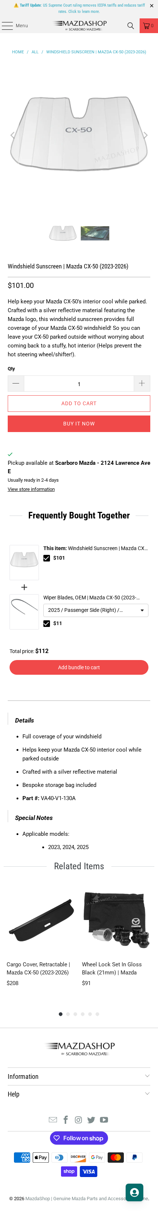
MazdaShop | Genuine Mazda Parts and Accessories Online (86, 1198)
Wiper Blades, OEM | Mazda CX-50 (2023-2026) (89, 598)
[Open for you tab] (134, 1192)
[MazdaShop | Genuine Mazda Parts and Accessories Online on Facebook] (65, 1120)
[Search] (131, 25)
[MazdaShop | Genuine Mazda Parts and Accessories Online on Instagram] (78, 1120)
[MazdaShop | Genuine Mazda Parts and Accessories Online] (79, 25)
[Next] (145, 135)
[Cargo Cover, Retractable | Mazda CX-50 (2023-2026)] (41, 920)
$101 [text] (59, 558)
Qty (11, 368)
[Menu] (3, 25)
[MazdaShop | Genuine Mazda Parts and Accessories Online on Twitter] (91, 1120)
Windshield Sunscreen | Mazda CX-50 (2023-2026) (94, 548)
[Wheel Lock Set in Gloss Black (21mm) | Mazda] (116, 920)
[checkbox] (46, 558)
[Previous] (13, 135)
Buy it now (79, 424)
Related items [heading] (79, 866)
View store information (31, 489)
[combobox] (95, 610)
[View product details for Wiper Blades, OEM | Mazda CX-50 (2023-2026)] (24, 612)
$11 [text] (57, 623)
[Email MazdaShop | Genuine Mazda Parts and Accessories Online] (53, 1120)
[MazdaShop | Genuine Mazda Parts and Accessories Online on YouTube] (104, 1120)
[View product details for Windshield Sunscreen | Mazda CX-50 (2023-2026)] (24, 562)
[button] (95, 610)
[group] (41, 940)
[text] (79, 515)
